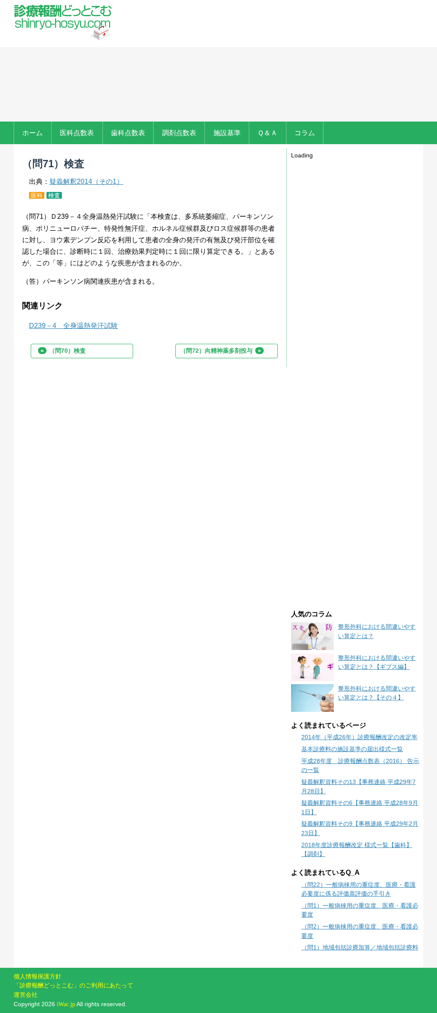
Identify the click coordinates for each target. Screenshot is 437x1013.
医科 (37, 195)
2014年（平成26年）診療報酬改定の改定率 (359, 737)
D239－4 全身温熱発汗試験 (73, 325)
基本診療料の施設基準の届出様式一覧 (352, 749)
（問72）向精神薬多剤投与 (220, 350)
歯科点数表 (128, 132)
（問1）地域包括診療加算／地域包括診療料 (359, 947)
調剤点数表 (179, 132)
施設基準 (227, 132)
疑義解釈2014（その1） (86, 181)
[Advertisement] (269, 62)
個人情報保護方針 (37, 976)
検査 (54, 195)
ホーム (32, 132)
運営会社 (26, 994)
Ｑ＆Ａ (267, 132)
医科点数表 (77, 132)
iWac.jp (66, 1004)
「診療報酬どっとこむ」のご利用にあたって (73, 985)
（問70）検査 (63, 350)
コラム (304, 132)
